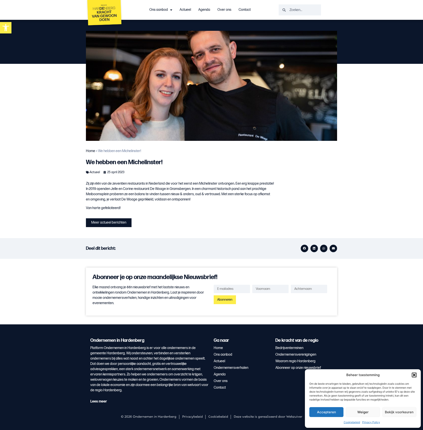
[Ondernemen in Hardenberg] (104, 14)
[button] (414, 375)
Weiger (363, 412)
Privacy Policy (371, 422)
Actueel (185, 10)
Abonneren (224, 299)
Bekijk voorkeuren (399, 412)
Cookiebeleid (352, 422)
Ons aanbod (158, 10)
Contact (245, 10)
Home (90, 151)
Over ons (224, 10)
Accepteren (326, 412)
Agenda (204, 10)
